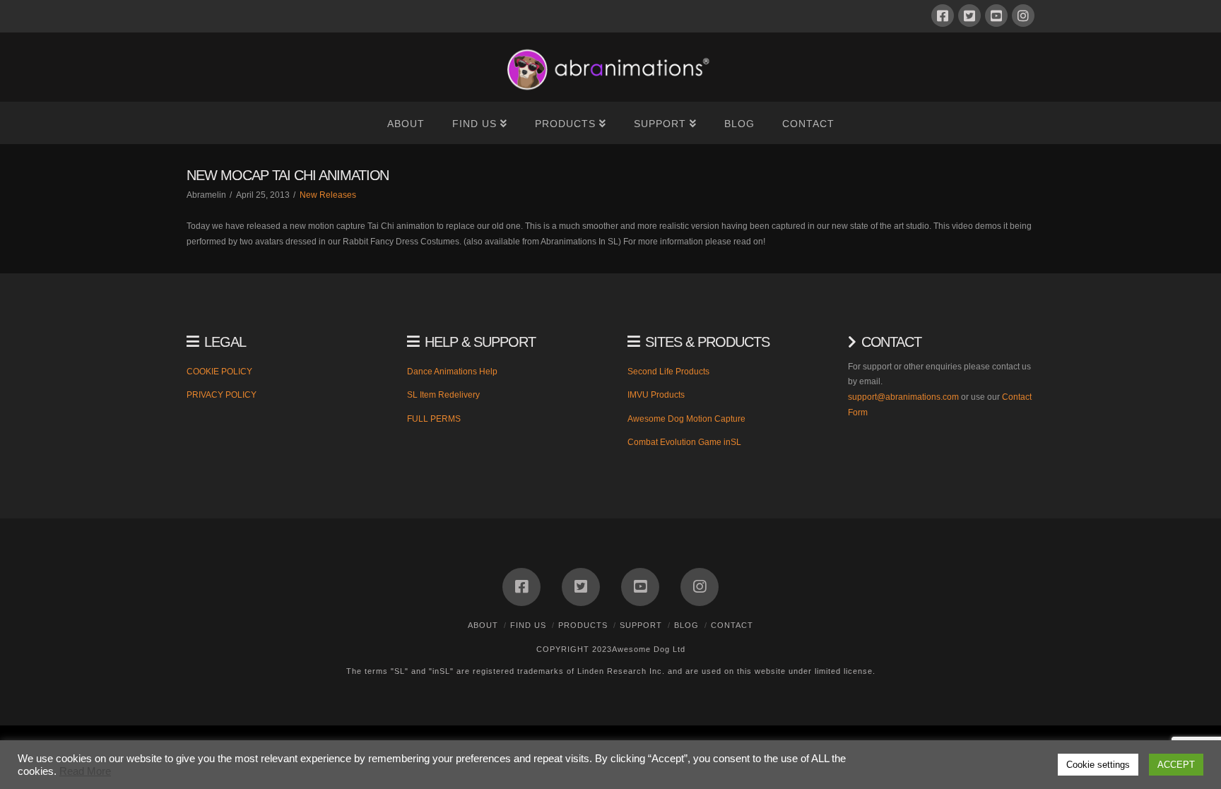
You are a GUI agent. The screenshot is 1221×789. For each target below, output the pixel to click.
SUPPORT (641, 625)
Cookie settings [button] (1098, 764)
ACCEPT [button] (1176, 764)
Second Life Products (668, 371)
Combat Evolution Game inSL (684, 442)
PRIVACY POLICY (221, 395)
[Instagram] (1023, 15)
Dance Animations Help (452, 371)
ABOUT (483, 625)
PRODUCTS (583, 625)
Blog (686, 625)
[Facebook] (942, 15)
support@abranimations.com (903, 397)
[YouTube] (996, 15)
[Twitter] (969, 15)
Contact (732, 625)
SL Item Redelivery (443, 395)
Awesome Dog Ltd (648, 649)
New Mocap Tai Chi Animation (288, 175)
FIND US (528, 625)
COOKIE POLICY (219, 371)
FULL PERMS (434, 419)
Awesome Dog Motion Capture (686, 419)
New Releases (328, 195)
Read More (85, 771)
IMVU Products (656, 395)
